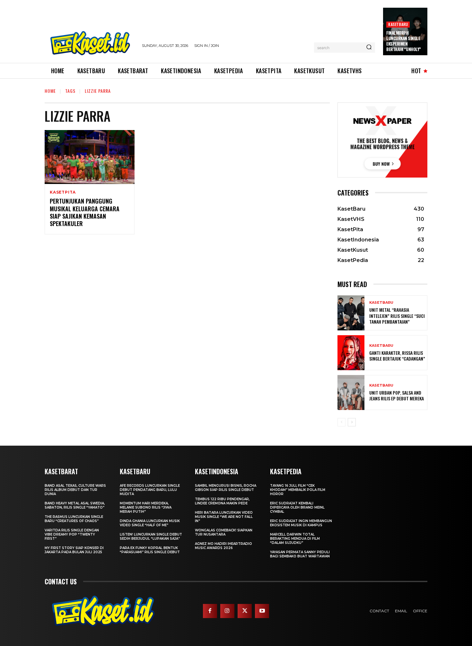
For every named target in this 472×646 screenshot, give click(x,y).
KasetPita (63, 192)
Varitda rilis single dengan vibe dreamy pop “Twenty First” (72, 534)
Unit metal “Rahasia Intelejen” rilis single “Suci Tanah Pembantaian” (397, 315)
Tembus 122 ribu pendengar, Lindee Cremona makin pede (222, 501)
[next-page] (352, 422)
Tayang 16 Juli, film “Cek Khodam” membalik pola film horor (297, 490)
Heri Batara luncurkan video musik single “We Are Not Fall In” (224, 517)
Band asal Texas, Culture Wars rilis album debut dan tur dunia (75, 490)
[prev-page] (341, 422)
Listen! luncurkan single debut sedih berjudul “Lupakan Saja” (151, 536)
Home (50, 90)
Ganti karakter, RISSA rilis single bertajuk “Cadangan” (397, 355)
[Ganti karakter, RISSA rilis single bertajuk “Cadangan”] (350, 352)
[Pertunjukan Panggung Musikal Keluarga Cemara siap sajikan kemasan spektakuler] (90, 157)
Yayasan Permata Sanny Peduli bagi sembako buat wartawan (300, 554)
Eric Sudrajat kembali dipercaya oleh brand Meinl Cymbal (297, 507)
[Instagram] (227, 611)
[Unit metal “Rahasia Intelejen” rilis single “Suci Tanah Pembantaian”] (350, 312)
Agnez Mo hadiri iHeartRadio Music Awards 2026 (223, 546)
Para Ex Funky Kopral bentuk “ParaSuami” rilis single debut (150, 550)
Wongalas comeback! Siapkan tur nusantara (223, 532)
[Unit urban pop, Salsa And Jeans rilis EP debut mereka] (350, 392)
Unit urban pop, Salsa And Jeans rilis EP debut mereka (396, 395)
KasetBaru (398, 24)
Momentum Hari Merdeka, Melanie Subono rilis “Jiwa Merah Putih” (145, 507)
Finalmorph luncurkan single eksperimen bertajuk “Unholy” (403, 41)
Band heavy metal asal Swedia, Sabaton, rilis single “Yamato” (75, 505)
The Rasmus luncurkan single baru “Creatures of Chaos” (74, 519)
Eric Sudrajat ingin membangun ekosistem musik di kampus (301, 523)
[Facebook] (210, 611)
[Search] (369, 47)
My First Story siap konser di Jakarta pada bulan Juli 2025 (74, 550)
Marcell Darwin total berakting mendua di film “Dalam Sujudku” (295, 538)
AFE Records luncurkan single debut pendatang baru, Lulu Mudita (150, 490)
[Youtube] (262, 611)
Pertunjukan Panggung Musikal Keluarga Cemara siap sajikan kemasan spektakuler (84, 212)
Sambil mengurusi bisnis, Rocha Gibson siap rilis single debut (225, 488)
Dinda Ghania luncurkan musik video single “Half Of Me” (150, 523)
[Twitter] (245, 611)
